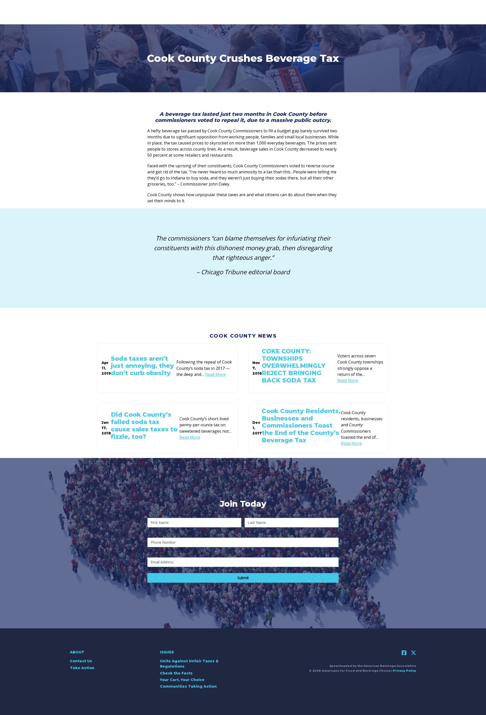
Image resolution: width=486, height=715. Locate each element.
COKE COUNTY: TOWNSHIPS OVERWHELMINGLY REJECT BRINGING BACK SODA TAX (294, 365)
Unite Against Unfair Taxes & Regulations (189, 664)
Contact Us (81, 661)
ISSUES (167, 652)
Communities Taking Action (188, 686)
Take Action (82, 668)
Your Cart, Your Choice (182, 679)
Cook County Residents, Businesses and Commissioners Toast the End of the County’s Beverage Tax (301, 425)
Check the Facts (176, 673)
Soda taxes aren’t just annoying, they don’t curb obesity (142, 366)
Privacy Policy (404, 670)
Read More (215, 374)
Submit (243, 577)
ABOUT (77, 652)
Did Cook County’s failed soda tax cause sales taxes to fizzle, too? (144, 425)
